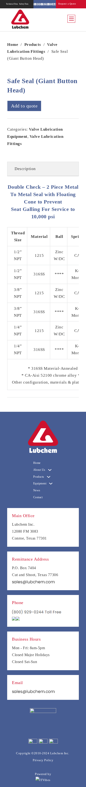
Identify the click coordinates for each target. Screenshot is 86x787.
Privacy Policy (43, 760)
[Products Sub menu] (49, 477)
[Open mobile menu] (71, 19)
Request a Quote (67, 3)
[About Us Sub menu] (50, 470)
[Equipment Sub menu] (51, 484)
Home (12, 44)
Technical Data (12, 4)
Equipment (40, 483)
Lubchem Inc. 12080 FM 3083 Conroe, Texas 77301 (29, 531)
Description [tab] (25, 168)
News (36, 490)
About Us (39, 469)
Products (32, 44)
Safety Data (23, 4)
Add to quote (24, 105)
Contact (38, 497)
